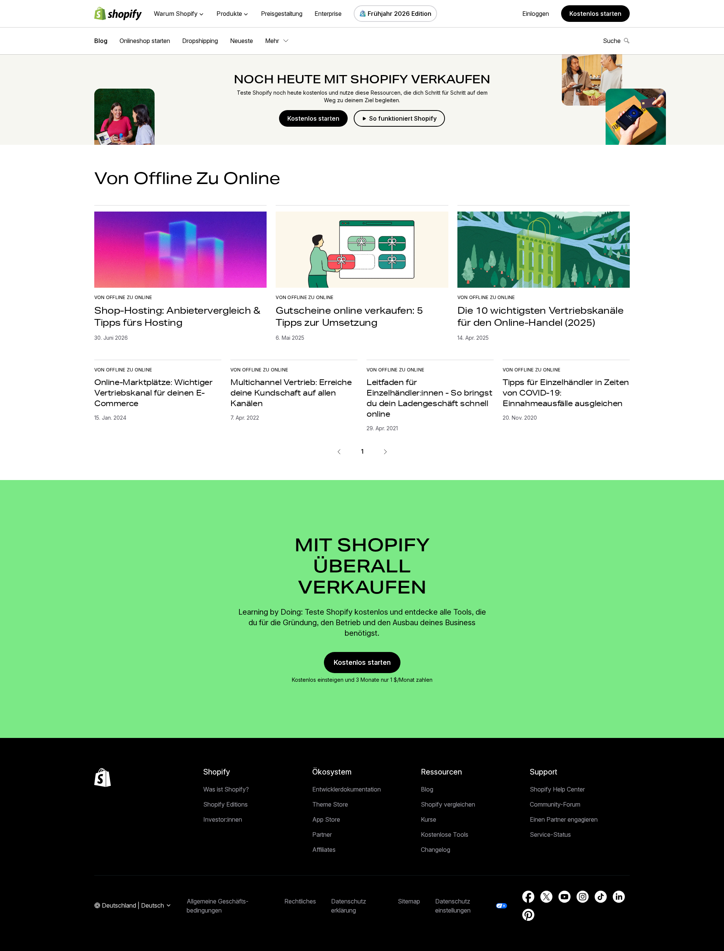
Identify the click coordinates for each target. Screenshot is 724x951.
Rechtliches (300, 901)
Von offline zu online (123, 297)
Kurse (428, 819)
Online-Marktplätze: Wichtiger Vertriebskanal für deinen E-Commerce (153, 392)
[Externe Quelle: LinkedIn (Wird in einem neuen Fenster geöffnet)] (619, 897)
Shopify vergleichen (448, 804)
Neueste (241, 40)
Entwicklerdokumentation (346, 789)
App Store (326, 819)
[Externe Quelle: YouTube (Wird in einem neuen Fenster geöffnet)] (564, 897)
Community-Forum (555, 804)
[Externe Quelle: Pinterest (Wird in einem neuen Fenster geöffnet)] (528, 915)
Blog (100, 40)
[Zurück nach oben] (102, 777)
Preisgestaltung (281, 13)
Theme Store (330, 804)
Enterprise (328, 13)
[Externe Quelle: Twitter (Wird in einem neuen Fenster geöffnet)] (546, 897)
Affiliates (324, 849)
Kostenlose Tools (444, 834)
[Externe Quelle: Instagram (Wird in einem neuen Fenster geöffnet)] (583, 897)
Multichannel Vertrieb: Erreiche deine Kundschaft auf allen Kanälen (291, 392)
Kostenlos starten (595, 13)
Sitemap (409, 901)
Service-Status (550, 834)
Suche (612, 40)
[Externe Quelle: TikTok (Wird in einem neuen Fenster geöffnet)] (601, 897)
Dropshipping (200, 40)
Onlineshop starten (145, 40)
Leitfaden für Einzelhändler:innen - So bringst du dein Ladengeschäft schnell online (429, 397)
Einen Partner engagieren (564, 819)
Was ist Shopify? (226, 789)
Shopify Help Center (557, 789)
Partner (322, 834)
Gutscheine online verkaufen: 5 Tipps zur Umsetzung (349, 316)
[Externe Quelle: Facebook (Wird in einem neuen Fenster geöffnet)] (528, 897)
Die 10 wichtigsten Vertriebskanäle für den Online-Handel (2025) (540, 316)
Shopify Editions (225, 804)
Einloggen (535, 13)
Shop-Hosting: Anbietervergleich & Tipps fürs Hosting (177, 316)
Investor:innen (222, 819)
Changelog (435, 849)
